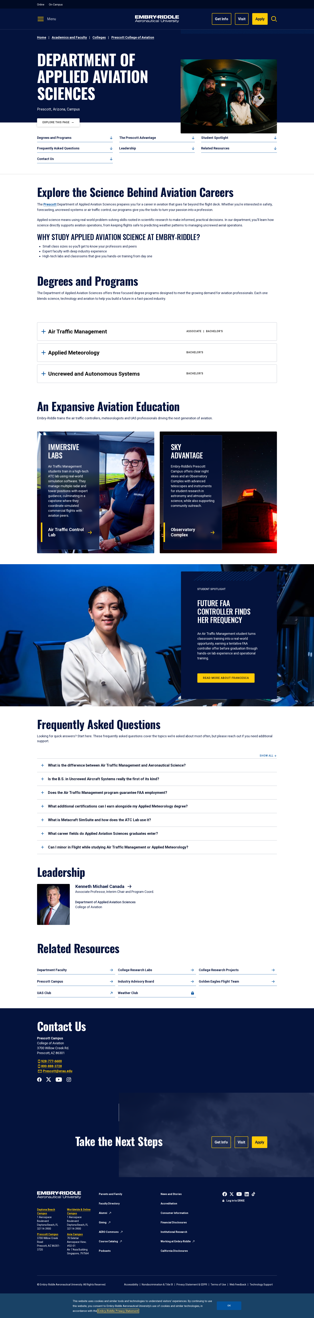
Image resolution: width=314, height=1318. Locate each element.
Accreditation (169, 1203)
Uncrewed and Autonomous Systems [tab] (125, 374)
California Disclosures (174, 1250)
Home (41, 37)
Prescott (50, 204)
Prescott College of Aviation (132, 37)
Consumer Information (174, 1213)
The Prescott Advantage (137, 138)
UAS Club (44, 993)
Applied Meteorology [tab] (125, 352)
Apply (259, 1142)
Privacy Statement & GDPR (191, 1284)
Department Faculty (52, 970)
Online (40, 4)
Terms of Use (218, 1284)
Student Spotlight (214, 138)
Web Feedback (238, 1284)
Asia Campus (75, 1234)
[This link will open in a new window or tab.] (224, 1194)
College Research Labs (135, 970)
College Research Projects (219, 970)
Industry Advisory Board (136, 981)
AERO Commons (109, 1231)
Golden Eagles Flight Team (219, 981)
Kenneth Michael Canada (100, 886)
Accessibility (131, 1284)
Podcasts (105, 1250)
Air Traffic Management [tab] (135, 331)
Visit (241, 19)
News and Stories (171, 1194)
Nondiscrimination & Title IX (157, 1284)
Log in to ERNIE (235, 1200)
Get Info (221, 19)
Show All (266, 755)
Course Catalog (108, 1241)
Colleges (99, 37)
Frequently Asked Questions (58, 148)
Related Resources (215, 148)
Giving (102, 1222)
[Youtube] (59, 1079)
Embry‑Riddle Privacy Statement (118, 1311)
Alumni (103, 1213)
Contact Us (45, 159)
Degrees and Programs (54, 138)
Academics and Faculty (69, 37)
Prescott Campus (50, 981)
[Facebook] (39, 1079)
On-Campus (56, 4)
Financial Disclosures (174, 1222)
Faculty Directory (109, 1203)
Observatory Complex (183, 532)
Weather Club (128, 993)
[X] (48, 1079)
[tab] (157, 765)
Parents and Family (110, 1194)
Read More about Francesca (226, 678)
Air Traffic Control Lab (66, 532)
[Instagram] (69, 1079)
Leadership (127, 148)
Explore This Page (56, 122)
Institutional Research (174, 1231)
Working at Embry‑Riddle (176, 1241)
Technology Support (261, 1284)
